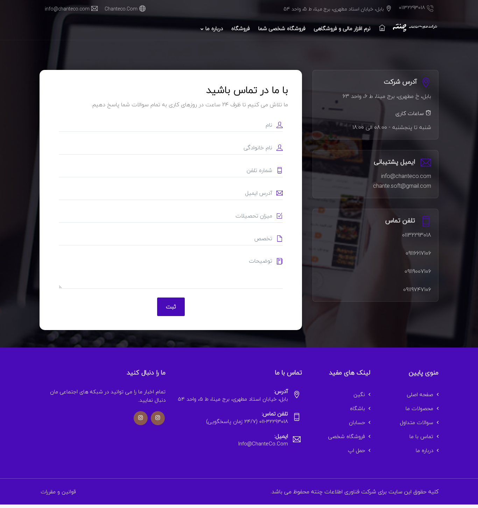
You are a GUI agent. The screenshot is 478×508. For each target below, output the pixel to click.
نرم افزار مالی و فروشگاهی (342, 28)
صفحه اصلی (420, 394)
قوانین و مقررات (58, 491)
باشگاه (357, 408)
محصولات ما (419, 408)
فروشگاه (240, 28)
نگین (359, 394)
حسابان (357, 422)
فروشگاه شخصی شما (281, 28)
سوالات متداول (416, 422)
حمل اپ (356, 450)
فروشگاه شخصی (346, 436)
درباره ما (213, 28)
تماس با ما (421, 436)
